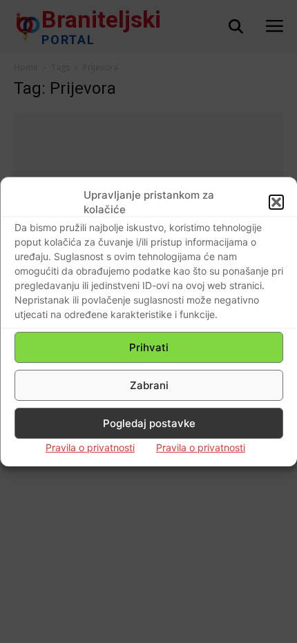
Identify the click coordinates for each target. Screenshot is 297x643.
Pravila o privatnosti (90, 447)
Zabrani (149, 385)
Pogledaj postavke (149, 423)
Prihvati (149, 347)
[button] (276, 202)
